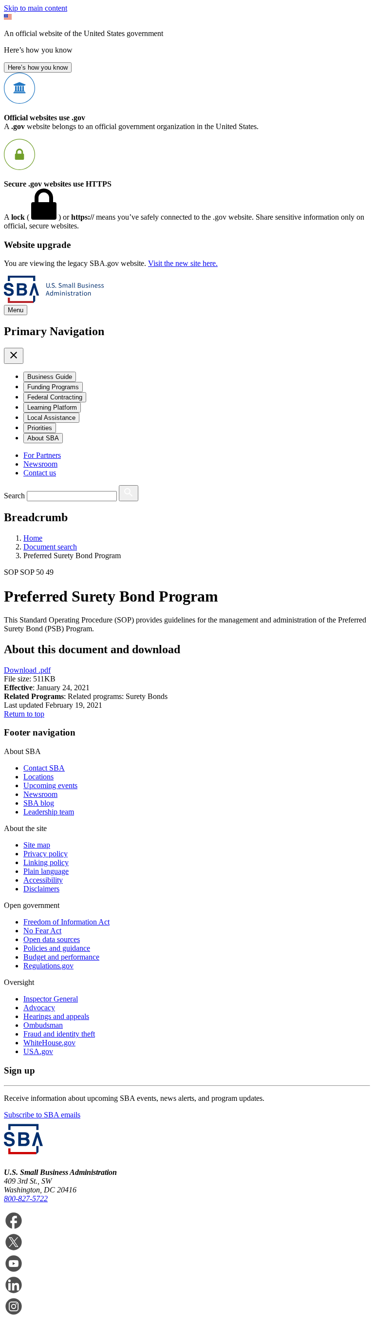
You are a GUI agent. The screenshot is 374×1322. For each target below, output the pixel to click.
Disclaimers (41, 889)
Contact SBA (44, 768)
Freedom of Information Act (66, 922)
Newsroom (40, 464)
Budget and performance (61, 957)
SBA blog (38, 803)
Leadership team (48, 812)
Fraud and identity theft (59, 1034)
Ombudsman (43, 1025)
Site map (36, 845)
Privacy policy (45, 854)
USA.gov (38, 1051)
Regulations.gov (48, 966)
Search (14, 495)
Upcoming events (50, 785)
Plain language (46, 871)
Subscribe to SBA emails (42, 1115)
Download (27, 670)
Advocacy (39, 1007)
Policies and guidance (56, 948)
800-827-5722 (26, 1198)
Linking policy (46, 862)
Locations (38, 777)
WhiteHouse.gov (49, 1043)
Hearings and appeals (56, 1016)
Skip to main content (35, 8)
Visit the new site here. (183, 263)
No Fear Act (42, 930)
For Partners (42, 455)
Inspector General (50, 999)
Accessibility (43, 880)
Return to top (24, 714)
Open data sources (51, 939)
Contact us (39, 473)
